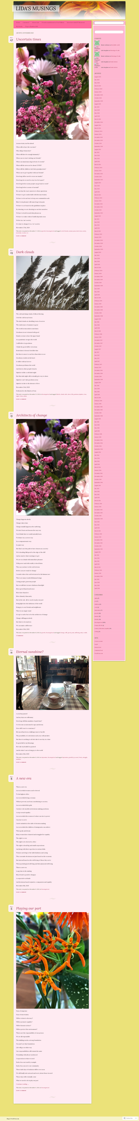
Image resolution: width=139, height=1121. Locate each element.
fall (72, 394)
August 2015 (98, 419)
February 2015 (98, 434)
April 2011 (97, 564)
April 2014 (97, 464)
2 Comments (19, 635)
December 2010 (99, 576)
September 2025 (99, 101)
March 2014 (98, 467)
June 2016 (97, 388)
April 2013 (97, 497)
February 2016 (98, 400)
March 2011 (97, 567)
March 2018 (98, 331)
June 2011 (97, 558)
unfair (25, 396)
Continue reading (22, 1084)
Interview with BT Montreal (75, 22)
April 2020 (97, 264)
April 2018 (97, 328)
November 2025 (99, 95)
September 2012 (99, 518)
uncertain (18, 233)
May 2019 (97, 291)
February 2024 (98, 131)
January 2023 (98, 170)
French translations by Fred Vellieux (53, 22)
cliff (66, 632)
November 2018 (99, 310)
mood (76, 757)
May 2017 (97, 358)
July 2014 (97, 455)
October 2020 (98, 246)
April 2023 (97, 161)
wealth (85, 632)
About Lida (35, 22)
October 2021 (98, 210)
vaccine (24, 233)
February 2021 (98, 234)
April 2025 (97, 116)
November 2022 (99, 173)
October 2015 (98, 413)
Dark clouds (25, 252)
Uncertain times (28, 39)
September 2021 (99, 213)
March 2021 (98, 231)
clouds (62, 394)
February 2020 (98, 270)
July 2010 (97, 579)
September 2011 (98, 549)
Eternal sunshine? (30, 652)
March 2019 (98, 297)
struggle (85, 757)
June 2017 (97, 355)
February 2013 (98, 503)
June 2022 (97, 185)
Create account (99, 641)
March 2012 (98, 531)
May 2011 (97, 561)
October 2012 (98, 515)
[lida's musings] (69, 10)
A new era (23, 778)
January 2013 (98, 506)
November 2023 (99, 140)
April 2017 (97, 361)
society (84, 231)
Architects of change (31, 415)
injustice (81, 394)
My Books (19, 26)
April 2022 (97, 192)
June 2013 (97, 491)
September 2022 (99, 179)
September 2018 (99, 316)
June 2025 (97, 110)
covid (62, 231)
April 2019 (97, 295)
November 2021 (99, 207)
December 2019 (99, 276)
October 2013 (98, 479)
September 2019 (99, 285)
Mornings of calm (114, 50)
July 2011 (97, 555)
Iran (85, 394)
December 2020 (99, 240)
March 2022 (98, 195)
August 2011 (98, 552)
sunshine (18, 759)
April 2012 (97, 528)
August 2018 (98, 319)
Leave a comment (21, 236)
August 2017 (98, 349)
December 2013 (98, 473)
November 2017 (99, 343)
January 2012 (98, 537)
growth (44, 231)
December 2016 (99, 370)
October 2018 (98, 313)
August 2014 (98, 452)
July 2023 (97, 152)
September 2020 (99, 249)
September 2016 (99, 379)
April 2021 (97, 228)
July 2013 (97, 488)
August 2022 (98, 182)
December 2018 (99, 307)
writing (96, 631)
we (27, 233)
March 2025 (98, 119)
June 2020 (97, 258)
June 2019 (97, 288)
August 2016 (98, 382)
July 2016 (97, 385)
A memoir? (26, 22)
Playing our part (28, 908)
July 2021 (97, 219)
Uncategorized (50, 231)
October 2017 (98, 346)
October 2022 (98, 176)
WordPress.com (99, 653)
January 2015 (98, 437)
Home (18, 22)
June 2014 (97, 458)
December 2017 (98, 340)
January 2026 (98, 92)
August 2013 (98, 485)
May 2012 (97, 525)
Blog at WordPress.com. (13, 1118)
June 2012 (97, 521)
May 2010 (97, 585)
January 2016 (98, 403)
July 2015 (97, 422)
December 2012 (98, 509)
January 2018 (98, 337)
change (63, 632)
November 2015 (98, 410)
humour (97, 616)
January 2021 (98, 237)
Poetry (21, 396)
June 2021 (97, 222)
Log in (96, 644)
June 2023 (97, 155)
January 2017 (98, 367)
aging (96, 598)
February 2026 (98, 89)
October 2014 (98, 446)
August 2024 (98, 125)
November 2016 (99, 373)
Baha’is (58, 394)
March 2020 (98, 267)
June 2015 (97, 425)
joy (74, 757)
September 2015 (99, 416)
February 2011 (98, 570)
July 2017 (97, 352)
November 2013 (99, 476)
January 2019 (98, 304)
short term (79, 231)
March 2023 (98, 164)
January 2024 (98, 134)
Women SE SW (98, 625)
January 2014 (98, 470)
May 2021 (97, 225)
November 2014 (99, 443)
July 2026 (97, 79)
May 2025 (97, 113)
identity (97, 619)
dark (66, 394)
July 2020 (97, 255)
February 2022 (98, 198)
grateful (71, 757)
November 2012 (99, 512)
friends (66, 231)
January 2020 (98, 273)
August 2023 (98, 149)
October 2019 (98, 282)
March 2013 (98, 500)
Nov (11, 38)
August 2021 (98, 216)
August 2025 (98, 104)
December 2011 (98, 540)
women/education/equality (102, 628)
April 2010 (97, 588)
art (95, 601)
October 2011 (98, 546)
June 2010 (97, 582)
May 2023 (97, 158)
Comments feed (99, 650)
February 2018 (98, 334)
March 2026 (98, 86)
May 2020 (97, 261)
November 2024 (99, 122)
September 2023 (99, 146)
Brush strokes (113, 62)
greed (69, 632)
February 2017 (98, 364)
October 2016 (98, 376)
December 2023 (99, 137)
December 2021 (98, 204)
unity (81, 632)
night (17, 396)
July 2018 (97, 322)
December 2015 (98, 406)
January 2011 (98, 573)
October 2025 (98, 98)
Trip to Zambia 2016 (31, 26)
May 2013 (97, 494)
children (97, 604)
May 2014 (97, 461)
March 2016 (98, 397)
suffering (77, 632)
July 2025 (97, 107)
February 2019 (98, 300)
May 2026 (97, 83)
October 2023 (98, 143)
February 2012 (98, 534)
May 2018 (97, 325)
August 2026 (98, 77)
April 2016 (97, 394)
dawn (69, 394)
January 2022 (98, 201)
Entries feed (98, 647)
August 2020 (98, 252)
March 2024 (98, 128)
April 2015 (97, 431)
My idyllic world (115, 45)
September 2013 (99, 482)
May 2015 (97, 428)
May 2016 (97, 391)
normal (70, 231)
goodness (75, 394)
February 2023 (98, 167)
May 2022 (97, 189)
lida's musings (36, 8)
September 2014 (99, 449)
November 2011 (98, 543)
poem (74, 231)
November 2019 (99, 279)
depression (44, 757)
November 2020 (99, 243)
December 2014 (98, 440)
